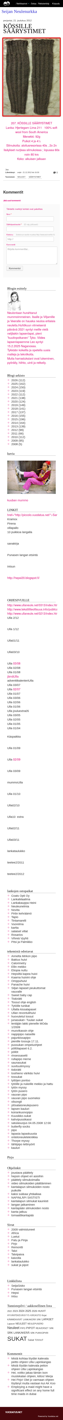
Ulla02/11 (13, 828)
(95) (17, 440)
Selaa (34, 3)
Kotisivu (30, 234)
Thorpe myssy (20, 1140)
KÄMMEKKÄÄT (14, 1319)
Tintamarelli (18, 920)
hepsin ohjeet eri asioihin (27, 1176)
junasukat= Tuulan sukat (27, 1020)
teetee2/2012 (15, 874)
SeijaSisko (18, 1285)
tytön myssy (19, 1087)
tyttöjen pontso (20, 1080)
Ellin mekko (18, 966)
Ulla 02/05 (13, 719)
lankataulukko (16, 851)
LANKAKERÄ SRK (32, 1319)
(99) (17, 430)
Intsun (11, 566)
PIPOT (30, 1328)
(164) (18, 422)
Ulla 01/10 (13, 794)
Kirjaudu (56, 3)
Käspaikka (14, 736)
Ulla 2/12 (13, 617)
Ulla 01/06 (13, 706)
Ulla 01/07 (13, 693)
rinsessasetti (19, 1055)
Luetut (15, 1236)
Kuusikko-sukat (21, 1116)
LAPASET (47, 1319)
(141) (18, 408)
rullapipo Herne (21, 1059)
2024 (21, 1311)
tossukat (16, 1076)
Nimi (8, 214)
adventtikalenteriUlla (20, 680)
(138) (18, 398)
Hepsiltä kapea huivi (24, 974)
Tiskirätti (16, 998)
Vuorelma (17, 924)
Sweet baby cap (21, 995)
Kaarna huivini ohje (23, 977)
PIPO (22, 1328)
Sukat (31, 1340)
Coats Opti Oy (20, 895)
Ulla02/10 (13, 805)
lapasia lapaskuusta (24, 1133)
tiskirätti (16, 1069)
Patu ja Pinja (19, 1240)
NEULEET (21, 1323)
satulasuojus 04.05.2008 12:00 (31, 1123)
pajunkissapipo (21, 1037)
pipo (14, 1130)
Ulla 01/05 (13, 723)
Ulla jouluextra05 (18, 711)
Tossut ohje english (23, 1002)
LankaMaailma (20, 899)
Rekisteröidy (43, 3)
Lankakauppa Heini (23, 902)
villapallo (12, 528)
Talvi (14, 1250)
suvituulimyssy (20, 1066)
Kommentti (10, 244)
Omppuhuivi (19, 981)
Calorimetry (18, 963)
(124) (18, 401)
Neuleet (21, 177)
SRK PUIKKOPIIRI (39, 1333)
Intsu (14, 1296)
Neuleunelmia (20, 906)
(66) (17, 433)
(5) (16, 444)
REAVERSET (42, 1328)
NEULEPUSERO (35, 1324)
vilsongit (16, 1101)
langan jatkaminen (23, 1204)
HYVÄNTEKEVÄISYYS (18, 1315)
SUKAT (17, 1338)
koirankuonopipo (22, 1112)
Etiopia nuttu (19, 970)
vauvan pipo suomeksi (25, 1098)
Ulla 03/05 (13, 715)
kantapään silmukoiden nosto (30, 1208)
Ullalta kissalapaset (23, 1009)
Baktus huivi (19, 959)
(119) (18, 391)
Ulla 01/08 (13, 672)
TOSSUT (39, 1340)
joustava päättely (22, 1172)
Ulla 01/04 (13, 728)
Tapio (14, 917)
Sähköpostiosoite (22, 224)
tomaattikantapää (22, 1215)
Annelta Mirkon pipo (24, 956)
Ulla (9, 689)
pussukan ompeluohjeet (26, 1045)
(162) (18, 383)
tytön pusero (19, 1091)
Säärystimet (35, 177)
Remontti (17, 1247)
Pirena (11, 523)
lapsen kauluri (20, 1108)
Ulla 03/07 (13, 685)
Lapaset (11, 1324)
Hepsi (15, 1292)
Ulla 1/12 (13, 629)
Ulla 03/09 (13, 771)
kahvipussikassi (21, 1119)
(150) (18, 387)
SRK (51, 1328)
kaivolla (16, 1258)
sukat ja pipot (19, 1265)
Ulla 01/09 (13, 748)
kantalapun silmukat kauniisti (29, 1201)
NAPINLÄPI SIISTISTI (25, 1197)
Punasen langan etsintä (22, 555)
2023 (15, 1311)
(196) (18, 419)
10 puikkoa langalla (19, 532)
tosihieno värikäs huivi (25, 1073)
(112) (18, 380)
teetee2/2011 (15, 862)
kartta (15, 927)
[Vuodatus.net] (14, 1412)
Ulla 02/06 (13, 702)
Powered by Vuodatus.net (48, 1416)
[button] (28, 3)
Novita (15, 910)
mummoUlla (15, 782)
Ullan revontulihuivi (23, 1013)
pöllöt (14, 1052)
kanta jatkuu (19, 1211)
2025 (28, 1311)
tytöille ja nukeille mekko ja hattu (32, 1084)
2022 (9, 1311)
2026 (34, 1311)
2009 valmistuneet (23, 1229)
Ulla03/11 (13, 839)
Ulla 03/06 (13, 698)
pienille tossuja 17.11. (25, 1041)
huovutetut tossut (22, 1016)
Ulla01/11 (13, 640)
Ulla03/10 (13, 652)
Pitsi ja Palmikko (21, 942)
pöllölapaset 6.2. (21, 1048)
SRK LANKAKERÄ (18, 1332)
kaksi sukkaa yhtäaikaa (26, 1194)
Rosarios (17, 934)
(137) (18, 412)
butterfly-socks (20, 1126)
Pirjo (14, 1243)
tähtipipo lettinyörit (23, 1144)
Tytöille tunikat (20, 1005)
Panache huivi (20, 984)
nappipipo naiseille (23, 1034)
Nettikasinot (21, 3)
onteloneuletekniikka (24, 1137)
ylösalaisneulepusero (24, 1105)
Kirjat (44, 1315)
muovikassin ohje (22, 1030)
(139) (18, 426)
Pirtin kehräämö (21, 913)
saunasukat (18, 1062)
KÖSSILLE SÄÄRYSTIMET (24, 29)
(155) (18, 415)
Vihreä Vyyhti (19, 938)
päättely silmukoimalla (25, 1179)
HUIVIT (42, 1311)
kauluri (15, 1147)
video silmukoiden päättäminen (31, 1183)
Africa (15, 1233)
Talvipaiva (17, 1254)
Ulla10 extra (15, 816)
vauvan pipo (19, 1094)
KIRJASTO (35, 1315)
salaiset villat (19, 931)
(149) (18, 405)
